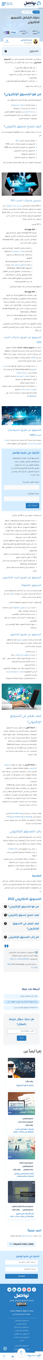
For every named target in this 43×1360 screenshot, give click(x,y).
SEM (33, 358)
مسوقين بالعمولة (20, 608)
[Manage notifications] (5, 1348)
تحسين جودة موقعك (14, 206)
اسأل (22, 1038)
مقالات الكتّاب (27, 12)
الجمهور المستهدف (23, 655)
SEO (17, 141)
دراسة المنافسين (28, 112)
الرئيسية (36, 12)
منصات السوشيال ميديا (15, 672)
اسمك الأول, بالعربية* (31, 482)
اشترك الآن (32, 506)
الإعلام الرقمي (21, 1324)
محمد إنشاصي (26, 40)
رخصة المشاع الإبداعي (21, 1314)
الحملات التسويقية (18, 105)
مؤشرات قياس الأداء (29, 390)
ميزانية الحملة (22, 373)
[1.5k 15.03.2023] (21, 1148)
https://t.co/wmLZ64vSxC (20, 959)
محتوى (19, 640)
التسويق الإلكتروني (22, 1321)
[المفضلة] (4, 1356)
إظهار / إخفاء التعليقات (21, 1244)
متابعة (7, 42)
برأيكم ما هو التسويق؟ (25, 1086)
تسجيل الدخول (27, 1236)
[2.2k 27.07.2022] (21, 1192)
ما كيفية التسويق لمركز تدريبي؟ (25, 1008)
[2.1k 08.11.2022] (21, 1103)
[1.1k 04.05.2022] (21, 1068)
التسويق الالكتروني (22, 1346)
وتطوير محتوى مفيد (17, 265)
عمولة (12, 594)
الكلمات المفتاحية (19, 252)
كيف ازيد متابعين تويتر (29, 996)
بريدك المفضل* (33, 494)
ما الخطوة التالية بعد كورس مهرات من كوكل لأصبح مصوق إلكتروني (21, 1002)
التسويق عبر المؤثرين (21, 1334)
